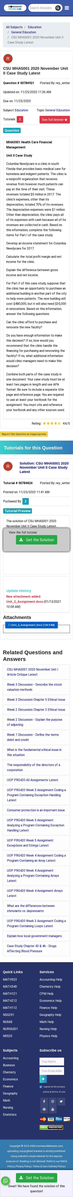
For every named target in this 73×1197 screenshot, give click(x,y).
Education (21, 110)
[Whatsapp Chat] (5, 1180)
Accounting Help (51, 979)
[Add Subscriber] (43, 1079)
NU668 (7, 1022)
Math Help (47, 1022)
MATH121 (10, 994)
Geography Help (50, 1015)
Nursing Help (48, 1029)
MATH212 (10, 1001)
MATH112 (10, 1008)
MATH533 (10, 979)
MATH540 (10, 986)
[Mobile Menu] (67, 8)
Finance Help (48, 1008)
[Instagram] (53, 1101)
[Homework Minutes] (15, 7)
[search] (58, 8)
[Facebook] (44, 1101)
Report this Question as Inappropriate (24, 434)
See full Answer (53, 120)
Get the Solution (38, 539)
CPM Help (47, 994)
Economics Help (51, 1001)
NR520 (7, 1036)
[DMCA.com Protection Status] (51, 1127)
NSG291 (8, 1015)
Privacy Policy (23, 1166)
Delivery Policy (56, 1166)
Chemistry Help (50, 986)
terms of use (58, 1092)
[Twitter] (61, 1101)
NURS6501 (10, 1029)
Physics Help (48, 1036)
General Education (57, 110)
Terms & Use (40, 1166)
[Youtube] (44, 1109)
